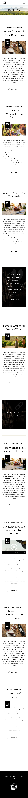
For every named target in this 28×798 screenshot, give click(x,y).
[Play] (3, 552)
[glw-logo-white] (14, 787)
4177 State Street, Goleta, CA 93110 (14, 777)
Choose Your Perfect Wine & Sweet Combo (14, 615)
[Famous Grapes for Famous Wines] (14, 342)
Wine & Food (17, 27)
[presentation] (3, 464)
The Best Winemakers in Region (14, 114)
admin (10, 27)
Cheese (13, 443)
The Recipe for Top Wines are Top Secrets (14, 530)
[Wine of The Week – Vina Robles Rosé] (14, 47)
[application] (14, 547)
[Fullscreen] (24, 552)
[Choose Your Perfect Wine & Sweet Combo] (14, 630)
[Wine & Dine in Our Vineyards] (14, 209)
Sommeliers (17, 689)
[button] (14, 547)
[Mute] (21, 552)
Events (13, 522)
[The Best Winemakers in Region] (14, 130)
